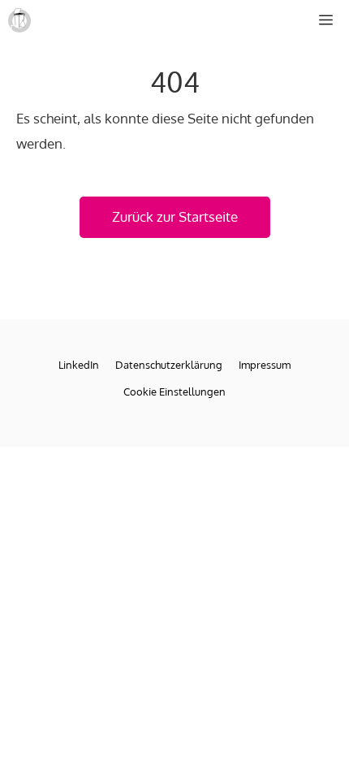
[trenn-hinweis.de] (19, 20)
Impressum (265, 364)
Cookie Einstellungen (174, 391)
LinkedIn (78, 364)
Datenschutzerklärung (168, 364)
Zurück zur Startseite (175, 216)
